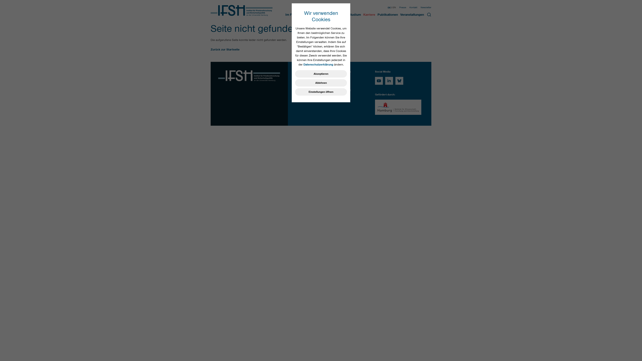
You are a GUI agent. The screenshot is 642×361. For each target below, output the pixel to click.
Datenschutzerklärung (318, 64)
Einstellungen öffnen (321, 92)
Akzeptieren (321, 74)
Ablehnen (321, 83)
